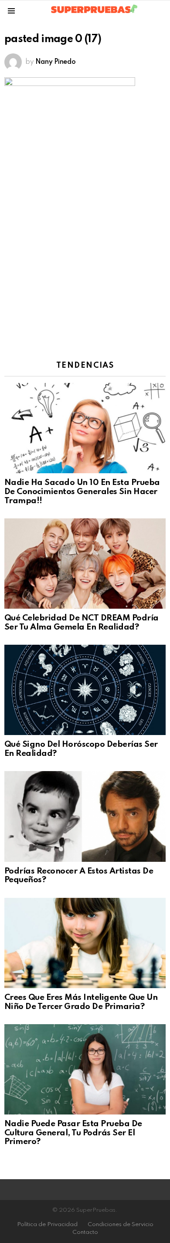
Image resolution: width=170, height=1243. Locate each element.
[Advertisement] (85, 257)
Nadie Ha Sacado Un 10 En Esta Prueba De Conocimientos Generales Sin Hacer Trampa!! (82, 491)
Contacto (85, 1232)
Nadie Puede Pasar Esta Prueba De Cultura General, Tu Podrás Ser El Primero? (73, 1133)
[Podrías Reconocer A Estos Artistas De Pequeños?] (85, 816)
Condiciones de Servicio (120, 1224)
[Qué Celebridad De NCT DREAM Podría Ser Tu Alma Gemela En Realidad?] (85, 563)
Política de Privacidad (47, 1224)
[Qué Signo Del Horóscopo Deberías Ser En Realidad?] (85, 690)
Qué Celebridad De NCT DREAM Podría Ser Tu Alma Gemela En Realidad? (81, 622)
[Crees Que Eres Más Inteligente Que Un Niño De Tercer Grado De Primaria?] (85, 943)
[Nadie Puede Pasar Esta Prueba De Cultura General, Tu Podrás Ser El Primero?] (85, 1069)
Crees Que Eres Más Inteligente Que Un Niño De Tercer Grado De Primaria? (80, 1002)
